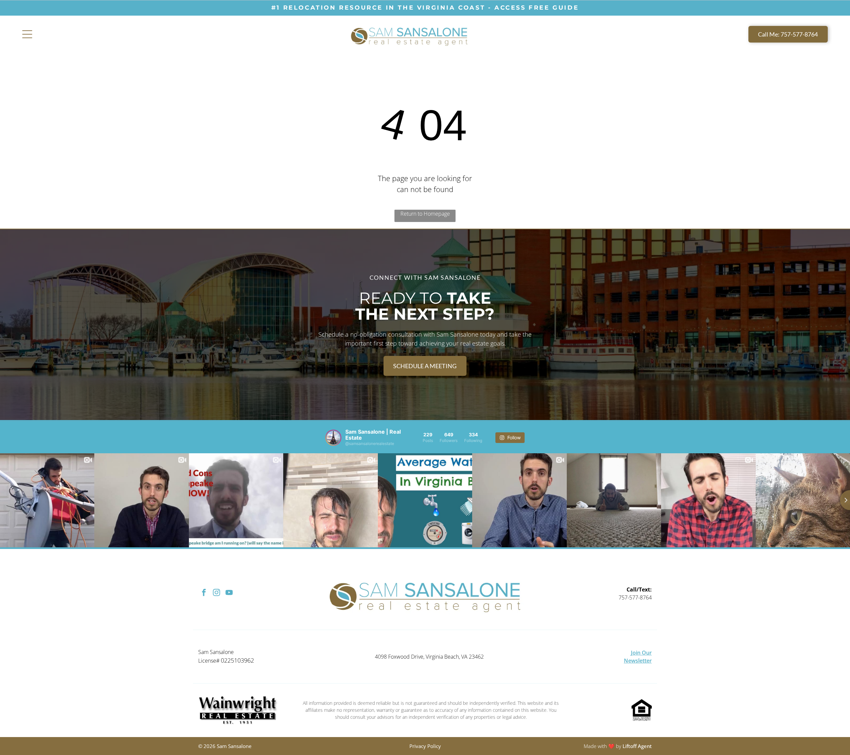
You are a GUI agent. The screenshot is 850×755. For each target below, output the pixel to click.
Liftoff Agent (637, 746)
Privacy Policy (425, 746)
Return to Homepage (425, 213)
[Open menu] (27, 34)
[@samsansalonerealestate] (333, 437)
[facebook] (203, 593)
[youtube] (228, 593)
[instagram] (216, 593)
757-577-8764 (635, 597)
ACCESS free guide (536, 7)
